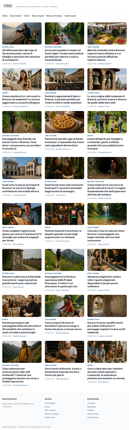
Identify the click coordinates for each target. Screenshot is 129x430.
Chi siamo (91, 403)
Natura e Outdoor (54, 16)
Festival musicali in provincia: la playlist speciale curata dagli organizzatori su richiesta (63, 234)
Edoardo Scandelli (105, 336)
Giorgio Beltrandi (19, 152)
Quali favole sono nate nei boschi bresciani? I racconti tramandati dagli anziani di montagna (64, 188)
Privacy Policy (93, 414)
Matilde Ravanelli (19, 64)
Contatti (90, 410)
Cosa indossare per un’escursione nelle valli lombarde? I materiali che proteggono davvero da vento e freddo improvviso (20, 375)
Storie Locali (70, 16)
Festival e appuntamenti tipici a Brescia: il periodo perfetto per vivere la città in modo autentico (63, 99)
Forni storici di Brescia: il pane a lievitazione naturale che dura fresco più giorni (63, 372)
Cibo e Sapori (38, 16)
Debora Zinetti (103, 106)
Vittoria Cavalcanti (63, 106)
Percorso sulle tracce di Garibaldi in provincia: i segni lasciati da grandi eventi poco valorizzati (21, 280)
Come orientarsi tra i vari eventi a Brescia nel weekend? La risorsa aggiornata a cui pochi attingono (21, 99)
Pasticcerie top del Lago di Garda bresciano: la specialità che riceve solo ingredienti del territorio (64, 142)
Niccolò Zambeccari (20, 106)
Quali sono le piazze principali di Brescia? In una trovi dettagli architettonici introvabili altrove (20, 188)
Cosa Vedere (16, 16)
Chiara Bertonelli (62, 64)
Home (5, 16)
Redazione (91, 407)
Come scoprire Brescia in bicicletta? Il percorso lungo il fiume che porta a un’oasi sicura (63, 326)
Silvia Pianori (60, 195)
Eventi (27, 16)
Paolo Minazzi (18, 244)
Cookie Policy (92, 417)
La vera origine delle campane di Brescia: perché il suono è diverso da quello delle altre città (107, 99)
